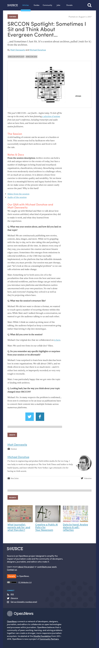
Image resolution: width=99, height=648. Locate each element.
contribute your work (47, 566)
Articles (25, 5)
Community (47, 5)
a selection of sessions (51, 116)
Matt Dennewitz (17, 49)
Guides (36, 5)
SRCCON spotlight (16, 56)
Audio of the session (17, 197)
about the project (26, 566)
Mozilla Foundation (42, 636)
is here (57, 340)
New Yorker (15, 478)
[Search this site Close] (90, 5)
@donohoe (88, 478)
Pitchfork (14, 449)
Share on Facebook (40, 416)
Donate (69, 5)
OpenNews (12, 621)
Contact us (12, 569)
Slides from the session (18, 193)
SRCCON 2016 (32, 56)
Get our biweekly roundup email (24, 602)
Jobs (58, 5)
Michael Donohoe (37, 49)
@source (14, 598)
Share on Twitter (29, 416)
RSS (12, 594)
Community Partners (49, 638)
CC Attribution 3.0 (25, 582)
